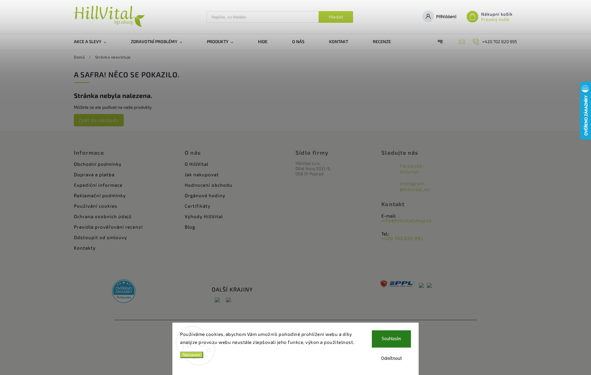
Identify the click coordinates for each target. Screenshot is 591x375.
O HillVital (196, 164)
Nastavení (192, 355)
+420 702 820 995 (402, 238)
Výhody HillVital (204, 216)
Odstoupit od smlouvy (100, 237)
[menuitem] (96, 41)
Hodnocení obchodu (208, 185)
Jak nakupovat (202, 174)
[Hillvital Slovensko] (228, 300)
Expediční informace (98, 185)
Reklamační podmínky (100, 195)
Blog (190, 227)
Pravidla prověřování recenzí (108, 227)
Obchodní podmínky (98, 164)
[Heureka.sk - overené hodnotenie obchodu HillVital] (123, 291)
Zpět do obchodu (98, 120)
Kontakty (85, 248)
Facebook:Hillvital (412, 168)
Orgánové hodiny (205, 195)
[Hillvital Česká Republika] (217, 300)
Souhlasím (391, 339)
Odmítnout (391, 358)
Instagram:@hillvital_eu (415, 186)
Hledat (336, 16)
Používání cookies (95, 206)
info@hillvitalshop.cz (406, 220)
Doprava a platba (94, 174)
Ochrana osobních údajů (103, 216)
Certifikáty (198, 206)
